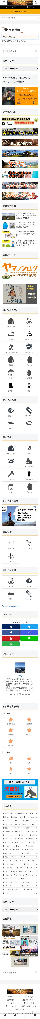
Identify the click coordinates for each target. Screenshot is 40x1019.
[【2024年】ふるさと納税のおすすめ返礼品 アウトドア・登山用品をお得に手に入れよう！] (11, 930)
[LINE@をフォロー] (29, 638)
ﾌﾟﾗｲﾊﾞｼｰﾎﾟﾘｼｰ (30, 1003)
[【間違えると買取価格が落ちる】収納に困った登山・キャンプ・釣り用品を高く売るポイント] (20, 961)
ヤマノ (20, 676)
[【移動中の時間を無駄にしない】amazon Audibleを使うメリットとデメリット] (29, 951)
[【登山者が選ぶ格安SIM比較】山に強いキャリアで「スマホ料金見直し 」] (29, 941)
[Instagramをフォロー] (29, 632)
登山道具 (30, 997)
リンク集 (11, 1003)
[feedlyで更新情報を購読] (11, 643)
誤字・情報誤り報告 (29, 1006)
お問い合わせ (20, 1009)
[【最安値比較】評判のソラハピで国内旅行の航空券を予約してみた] (29, 930)
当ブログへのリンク (29, 1000)
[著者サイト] (11, 694)
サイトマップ (11, 1006)
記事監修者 (11, 1000)
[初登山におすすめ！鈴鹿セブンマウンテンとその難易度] (24, 613)
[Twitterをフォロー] (14, 694)
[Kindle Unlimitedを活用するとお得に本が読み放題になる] (11, 951)
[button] (38, 18)
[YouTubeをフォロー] (11, 638)
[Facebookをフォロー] (11, 632)
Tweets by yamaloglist (10, 606)
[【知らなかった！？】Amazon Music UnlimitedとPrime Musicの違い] (11, 941)
